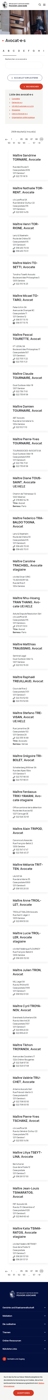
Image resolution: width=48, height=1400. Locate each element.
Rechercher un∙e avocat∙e (16, 59)
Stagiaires (16, 110)
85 (21, 139)
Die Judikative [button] (9, 1324)
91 (14, 142)
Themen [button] (6, 1332)
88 (36, 139)
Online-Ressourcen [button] (12, 1340)
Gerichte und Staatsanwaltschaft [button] (18, 1307)
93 (24, 142)
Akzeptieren (23, 1393)
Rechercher (32, 86)
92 (19, 142)
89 (41, 139)
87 (31, 139)
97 (34, 142)
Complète (16, 98)
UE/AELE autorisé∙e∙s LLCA (23, 106)
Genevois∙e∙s (17, 102)
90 (9, 142)
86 (26, 139)
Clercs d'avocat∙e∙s (20, 113)
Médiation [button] (7, 1315)
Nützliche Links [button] (10, 1348)
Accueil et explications (26, 78)
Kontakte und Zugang (16, 1359)
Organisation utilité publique (23, 117)
